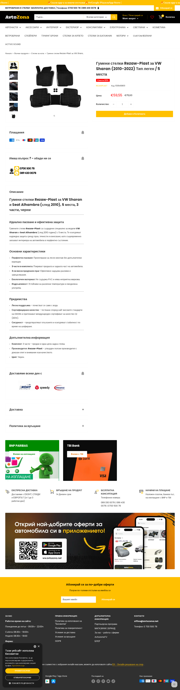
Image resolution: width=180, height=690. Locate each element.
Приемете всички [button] (22, 671)
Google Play (94, 2)
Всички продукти (21, 53)
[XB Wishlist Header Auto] (152, 17)
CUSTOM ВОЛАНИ (142, 35)
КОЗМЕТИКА (159, 27)
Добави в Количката (134, 113)
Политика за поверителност (68, 628)
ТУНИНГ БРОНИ (49, 35)
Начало (8, 53)
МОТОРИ (121, 35)
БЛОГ (97, 641)
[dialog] (22, 665)
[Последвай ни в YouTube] (108, 681)
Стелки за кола (37, 53)
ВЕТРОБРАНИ (12, 35)
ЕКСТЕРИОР (72, 27)
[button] (22, 683)
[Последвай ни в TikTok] (113, 681)
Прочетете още (18, 665)
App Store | (111, 2)
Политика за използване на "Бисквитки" (68, 622)
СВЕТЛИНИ (139, 27)
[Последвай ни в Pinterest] (103, 681)
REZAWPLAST (101, 85)
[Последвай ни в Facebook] (93, 681)
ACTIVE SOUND (13, 44)
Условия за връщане (65, 636)
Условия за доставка (65, 632)
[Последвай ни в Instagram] (98, 681)
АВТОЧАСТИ (11, 27)
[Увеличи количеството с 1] (131, 104)
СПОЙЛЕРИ (31, 35)
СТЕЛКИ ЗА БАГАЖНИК (100, 35)
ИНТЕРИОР (52, 27)
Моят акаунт (129, 18)
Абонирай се (166, 8)
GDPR (58, 641)
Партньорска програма (106, 624)
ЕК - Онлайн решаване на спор (127, 664)
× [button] (39, 646)
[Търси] (114, 17)
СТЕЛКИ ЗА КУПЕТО (73, 35)
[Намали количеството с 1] (113, 104)
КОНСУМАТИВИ (94, 27)
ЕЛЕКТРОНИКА (118, 27)
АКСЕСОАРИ (32, 27)
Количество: (102, 104)
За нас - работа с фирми (107, 632)
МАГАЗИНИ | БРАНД (105, 628)
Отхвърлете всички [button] (22, 677)
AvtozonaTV (101, 636)
